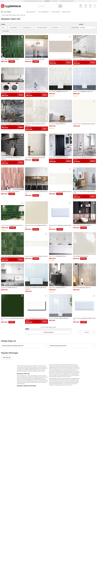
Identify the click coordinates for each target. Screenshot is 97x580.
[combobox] (86, 332)
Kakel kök (23, 15)
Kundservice (81, 7)
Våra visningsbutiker (43, 11)
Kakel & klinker (12, 15)
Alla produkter (7, 11)
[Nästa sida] (94, 332)
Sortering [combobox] (82, 27)
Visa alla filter (5, 31)
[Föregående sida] (79, 332)
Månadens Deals (66, 11)
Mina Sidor (85, 7)
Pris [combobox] (3, 27)
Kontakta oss (32, 11)
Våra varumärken (56, 11)
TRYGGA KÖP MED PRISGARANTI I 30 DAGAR (33, 1)
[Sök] (60, 6)
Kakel (18, 15)
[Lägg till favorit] (22, 37)
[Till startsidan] (11, 6)
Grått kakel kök (7, 357)
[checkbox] (14, 27)
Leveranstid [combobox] (55, 27)
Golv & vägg (5, 15)
